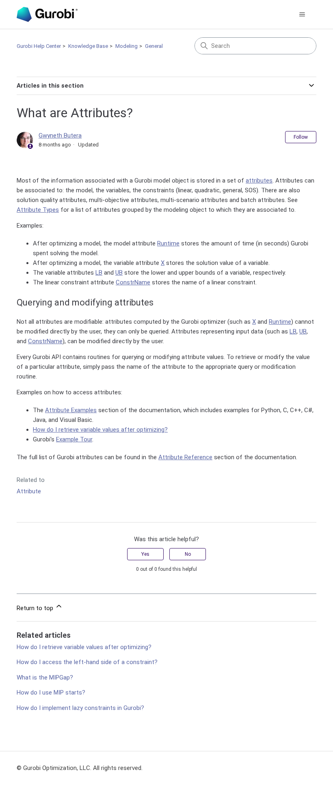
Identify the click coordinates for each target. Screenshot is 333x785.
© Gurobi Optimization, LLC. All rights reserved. (80, 768)
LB (98, 272)
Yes (145, 554)
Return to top (36, 608)
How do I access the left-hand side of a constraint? (87, 662)
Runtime (168, 243)
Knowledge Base (88, 46)
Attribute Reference (185, 457)
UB (119, 272)
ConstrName (133, 282)
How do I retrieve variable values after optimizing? (100, 429)
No (188, 554)
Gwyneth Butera (60, 135)
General (154, 46)
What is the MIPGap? (45, 677)
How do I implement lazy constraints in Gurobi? (80, 708)
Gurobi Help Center (39, 46)
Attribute (29, 491)
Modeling (126, 46)
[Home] (47, 14)
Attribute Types (38, 209)
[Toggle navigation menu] (302, 14)
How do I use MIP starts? (51, 692)
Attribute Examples (71, 410)
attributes (259, 180)
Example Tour (74, 439)
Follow (301, 137)
